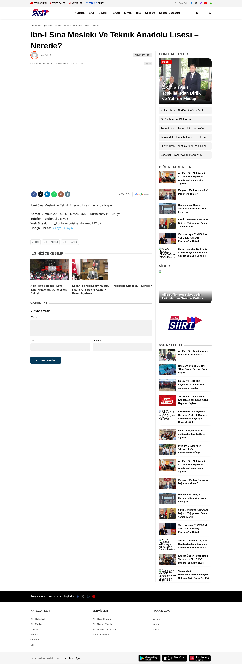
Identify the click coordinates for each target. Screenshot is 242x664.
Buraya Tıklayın (62, 228)
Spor (32, 644)
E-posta (97, 340)
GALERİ (40, 3)
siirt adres (52, 242)
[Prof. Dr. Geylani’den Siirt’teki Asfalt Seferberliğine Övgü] (167, 454)
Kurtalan (80, 12)
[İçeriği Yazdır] (67, 194)
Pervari (116, 12)
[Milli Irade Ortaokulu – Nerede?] (133, 270)
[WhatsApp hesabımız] (211, 3)
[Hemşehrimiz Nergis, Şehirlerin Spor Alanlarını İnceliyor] (167, 213)
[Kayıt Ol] (197, 13)
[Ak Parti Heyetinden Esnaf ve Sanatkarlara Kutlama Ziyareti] (167, 439)
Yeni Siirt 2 (45, 55)
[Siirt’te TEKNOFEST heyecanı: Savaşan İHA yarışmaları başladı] (167, 389)
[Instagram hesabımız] (201, 3)
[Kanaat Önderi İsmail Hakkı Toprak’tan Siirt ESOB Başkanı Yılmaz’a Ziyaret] (167, 564)
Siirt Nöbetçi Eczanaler (104, 629)
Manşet (166, 61)
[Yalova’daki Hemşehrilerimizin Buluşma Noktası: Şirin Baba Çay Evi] (167, 581)
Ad (32, 340)
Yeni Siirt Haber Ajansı (70, 658)
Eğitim (148, 63)
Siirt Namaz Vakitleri (103, 624)
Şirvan (128, 12)
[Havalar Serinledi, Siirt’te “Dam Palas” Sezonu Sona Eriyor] (167, 374)
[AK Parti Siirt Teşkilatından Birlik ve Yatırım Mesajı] (185, 103)
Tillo (138, 12)
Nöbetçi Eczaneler (169, 12)
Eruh (91, 12)
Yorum (35, 317)
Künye (156, 624)
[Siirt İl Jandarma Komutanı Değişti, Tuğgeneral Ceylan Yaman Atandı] (167, 228)
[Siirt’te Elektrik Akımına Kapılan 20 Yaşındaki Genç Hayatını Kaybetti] (167, 405)
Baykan (103, 12)
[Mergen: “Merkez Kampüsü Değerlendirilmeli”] (167, 199)
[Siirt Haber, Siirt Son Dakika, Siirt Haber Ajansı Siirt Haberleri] (40, 17)
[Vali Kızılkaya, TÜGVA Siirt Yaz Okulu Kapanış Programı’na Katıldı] (167, 243)
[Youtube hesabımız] (205, 3)
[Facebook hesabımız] (191, 3)
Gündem (150, 12)
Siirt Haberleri (37, 619)
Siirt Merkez (36, 624)
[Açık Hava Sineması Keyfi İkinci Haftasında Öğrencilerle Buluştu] (49, 270)
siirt (36, 242)
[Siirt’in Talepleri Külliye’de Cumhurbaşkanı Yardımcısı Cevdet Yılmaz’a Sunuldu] (167, 257)
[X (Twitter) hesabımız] (196, 3)
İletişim (156, 629)
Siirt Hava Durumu (102, 619)
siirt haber (71, 242)
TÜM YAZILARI (142, 55)
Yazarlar (157, 619)
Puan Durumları (101, 634)
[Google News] (142, 194)
